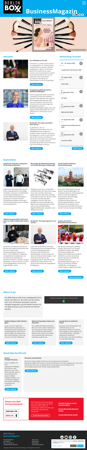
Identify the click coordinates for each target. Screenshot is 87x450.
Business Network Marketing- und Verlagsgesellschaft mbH (26, 447)
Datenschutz (35, 441)
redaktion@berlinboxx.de (10, 444)
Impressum (35, 439)
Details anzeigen (57, 446)
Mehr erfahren (36, 84)
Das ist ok (80, 446)
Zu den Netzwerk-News (40, 415)
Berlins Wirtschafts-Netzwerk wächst (68, 410)
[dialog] (68, 443)
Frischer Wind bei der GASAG (68, 415)
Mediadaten (35, 443)
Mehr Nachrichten (75, 277)
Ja (63, 301)
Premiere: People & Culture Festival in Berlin (67, 404)
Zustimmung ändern (38, 444)
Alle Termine (77, 148)
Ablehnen (73, 446)
